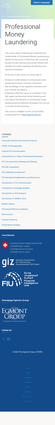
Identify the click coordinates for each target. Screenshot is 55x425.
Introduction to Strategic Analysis (16, 188)
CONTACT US (27, 401)
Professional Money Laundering (15, 209)
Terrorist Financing (9, 220)
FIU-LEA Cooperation (10, 167)
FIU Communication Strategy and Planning (19, 162)
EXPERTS (27, 387)
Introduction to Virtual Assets (14, 193)
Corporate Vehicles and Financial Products (19, 141)
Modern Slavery (8, 204)
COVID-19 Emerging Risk (12, 146)
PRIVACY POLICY (27, 397)
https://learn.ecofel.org (31, 115)
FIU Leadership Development (13, 172)
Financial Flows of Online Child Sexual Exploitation (22, 156)
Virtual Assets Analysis (11, 225)
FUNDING (27, 392)
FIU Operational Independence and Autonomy (21, 177)
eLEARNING (28, 382)
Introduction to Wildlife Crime (14, 199)
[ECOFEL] (6, 8)
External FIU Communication (13, 151)
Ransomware (7, 214)
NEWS (27, 373)
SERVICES (27, 378)
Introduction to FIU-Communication (16, 183)
